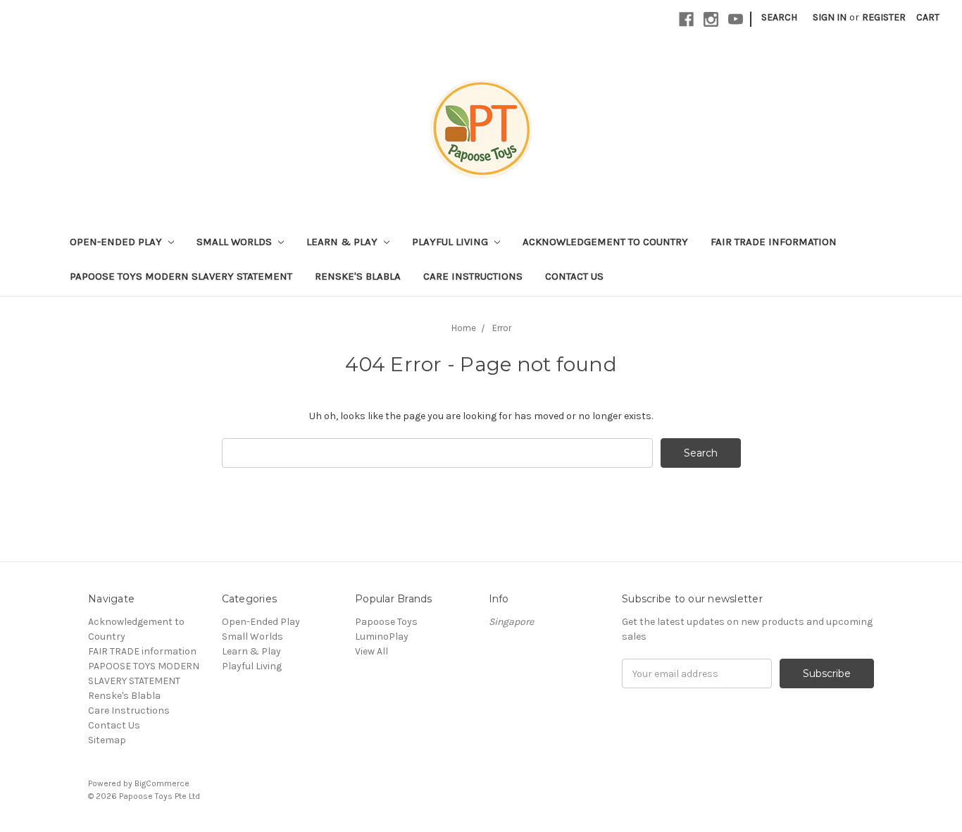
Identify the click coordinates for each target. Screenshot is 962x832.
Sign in (830, 17)
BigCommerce (162, 783)
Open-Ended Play (117, 241)
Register (884, 17)
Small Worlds (235, 241)
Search (779, 17)
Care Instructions (473, 276)
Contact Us (574, 276)
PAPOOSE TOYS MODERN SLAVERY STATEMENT (181, 276)
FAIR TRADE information (774, 241)
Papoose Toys (386, 622)
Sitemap (107, 740)
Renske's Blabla (358, 276)
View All (371, 651)
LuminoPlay (381, 636)
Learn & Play (343, 241)
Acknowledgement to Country (605, 241)
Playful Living (451, 241)
